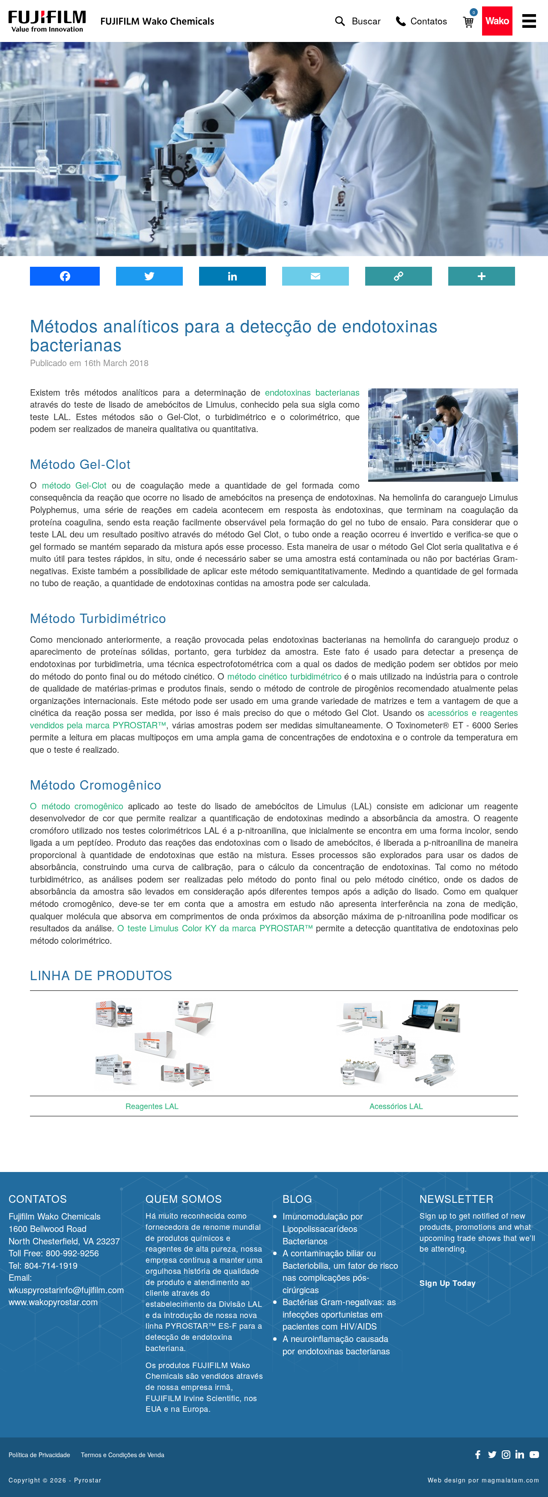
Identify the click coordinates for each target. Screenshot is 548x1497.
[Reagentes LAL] (152, 1043)
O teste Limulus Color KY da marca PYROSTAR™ (215, 927)
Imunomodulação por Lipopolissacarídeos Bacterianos (323, 1228)
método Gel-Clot (74, 485)
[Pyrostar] (47, 21)
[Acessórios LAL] (396, 1043)
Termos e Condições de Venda (122, 1454)
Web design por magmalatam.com (484, 1480)
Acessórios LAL (396, 1105)
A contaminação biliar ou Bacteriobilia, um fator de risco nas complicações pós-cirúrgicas (340, 1271)
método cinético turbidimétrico (284, 676)
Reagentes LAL (152, 1105)
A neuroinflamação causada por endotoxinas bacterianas (336, 1344)
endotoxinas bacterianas (312, 392)
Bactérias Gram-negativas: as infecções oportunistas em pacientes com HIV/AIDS (339, 1313)
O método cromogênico (76, 805)
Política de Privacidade (39, 1454)
